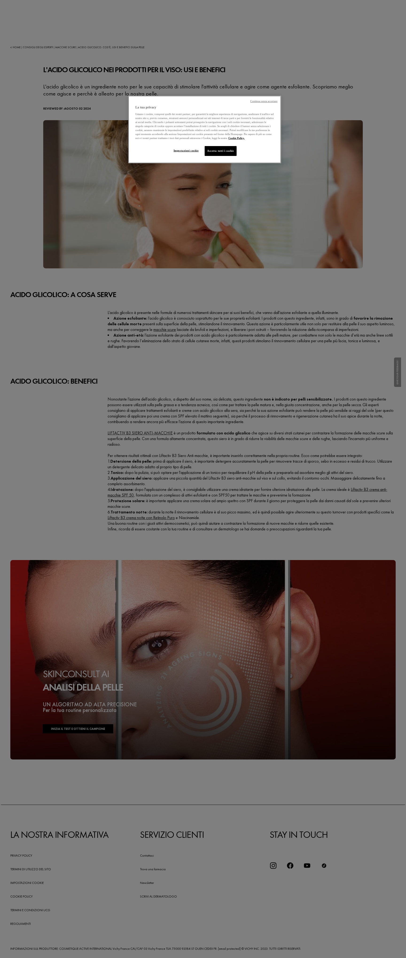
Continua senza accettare (263, 101)
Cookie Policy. (236, 138)
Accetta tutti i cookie (220, 150)
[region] (204, 129)
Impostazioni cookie (186, 150)
